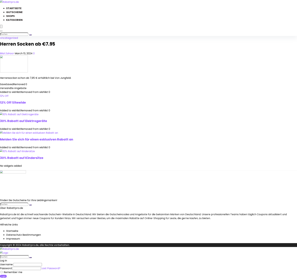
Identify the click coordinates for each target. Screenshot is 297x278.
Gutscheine (14, 12)
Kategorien (14, 20)
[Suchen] (30, 34)
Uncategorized (9, 38)
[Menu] (1, 26)
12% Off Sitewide (13, 102)
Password (6, 268)
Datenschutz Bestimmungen (23, 235)
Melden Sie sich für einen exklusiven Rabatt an (36, 139)
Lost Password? (51, 268)
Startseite (14, 8)
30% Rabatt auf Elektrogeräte (23, 121)
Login (3, 276)
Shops (10, 16)
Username (6, 264)
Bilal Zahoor (7, 53)
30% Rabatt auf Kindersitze (21, 158)
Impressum (13, 238)
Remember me (12, 272)
